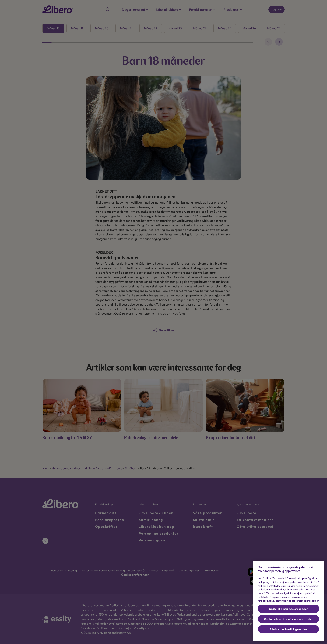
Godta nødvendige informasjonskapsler (288, 618)
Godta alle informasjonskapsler (288, 608)
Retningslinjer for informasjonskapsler (297, 600)
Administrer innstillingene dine (288, 629)
